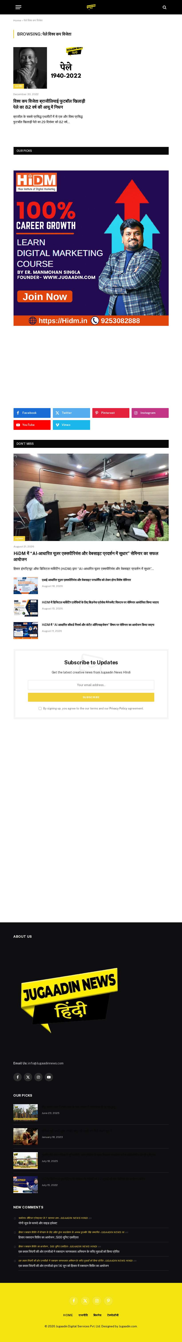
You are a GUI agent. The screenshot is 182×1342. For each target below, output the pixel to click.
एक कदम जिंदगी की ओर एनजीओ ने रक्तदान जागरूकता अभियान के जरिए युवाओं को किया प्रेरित (68, 1251)
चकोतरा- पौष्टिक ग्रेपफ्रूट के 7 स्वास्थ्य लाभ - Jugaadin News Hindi (53, 1218)
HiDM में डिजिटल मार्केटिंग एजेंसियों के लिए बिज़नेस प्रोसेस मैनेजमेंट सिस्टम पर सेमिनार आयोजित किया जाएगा (100, 602)
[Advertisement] (91, 367)
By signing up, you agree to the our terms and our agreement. (93, 708)
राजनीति (18, 86)
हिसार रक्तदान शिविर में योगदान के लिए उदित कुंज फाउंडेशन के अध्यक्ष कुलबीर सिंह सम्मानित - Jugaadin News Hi (71, 1232)
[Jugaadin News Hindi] (91, 7)
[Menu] (18, 7)
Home (17, 20)
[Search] (164, 7)
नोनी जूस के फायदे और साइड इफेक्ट (37, 1223)
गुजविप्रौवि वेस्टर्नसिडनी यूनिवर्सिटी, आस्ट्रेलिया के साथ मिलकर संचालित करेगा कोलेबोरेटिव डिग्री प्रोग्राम (99, 1155)
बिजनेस (97, 1315)
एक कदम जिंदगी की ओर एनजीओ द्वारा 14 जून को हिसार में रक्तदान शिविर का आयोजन (63, 1266)
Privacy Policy (118, 708)
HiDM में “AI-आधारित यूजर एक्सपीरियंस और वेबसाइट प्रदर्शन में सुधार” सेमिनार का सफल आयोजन (86, 556)
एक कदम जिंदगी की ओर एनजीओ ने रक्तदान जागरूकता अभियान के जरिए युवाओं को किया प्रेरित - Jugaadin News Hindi (75, 1260)
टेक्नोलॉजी (113, 1315)
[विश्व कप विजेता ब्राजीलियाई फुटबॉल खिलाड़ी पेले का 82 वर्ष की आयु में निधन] (50, 68)
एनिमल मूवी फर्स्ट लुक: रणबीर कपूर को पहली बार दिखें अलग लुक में (77, 1131)
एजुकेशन (19, 538)
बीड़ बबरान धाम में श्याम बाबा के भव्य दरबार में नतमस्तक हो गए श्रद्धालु (78, 1107)
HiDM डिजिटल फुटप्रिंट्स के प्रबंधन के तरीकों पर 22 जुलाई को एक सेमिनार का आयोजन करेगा (93, 1179)
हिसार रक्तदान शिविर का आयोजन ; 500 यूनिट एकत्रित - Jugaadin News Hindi (57, 1246)
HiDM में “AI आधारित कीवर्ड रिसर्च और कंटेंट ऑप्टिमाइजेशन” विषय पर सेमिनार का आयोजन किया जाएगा (98, 625)
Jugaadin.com (128, 1326)
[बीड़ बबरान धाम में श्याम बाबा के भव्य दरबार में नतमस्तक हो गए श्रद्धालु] (25, 1112)
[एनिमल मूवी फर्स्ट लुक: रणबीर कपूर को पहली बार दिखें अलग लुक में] (25, 1136)
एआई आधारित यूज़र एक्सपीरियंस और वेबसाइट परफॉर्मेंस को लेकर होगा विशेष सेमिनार (86, 580)
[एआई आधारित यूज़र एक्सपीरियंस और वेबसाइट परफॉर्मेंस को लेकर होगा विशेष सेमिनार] (26, 585)
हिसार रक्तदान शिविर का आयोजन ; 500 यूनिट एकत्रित (48, 1237)
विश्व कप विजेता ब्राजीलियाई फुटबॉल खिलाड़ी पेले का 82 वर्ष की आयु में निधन (49, 104)
